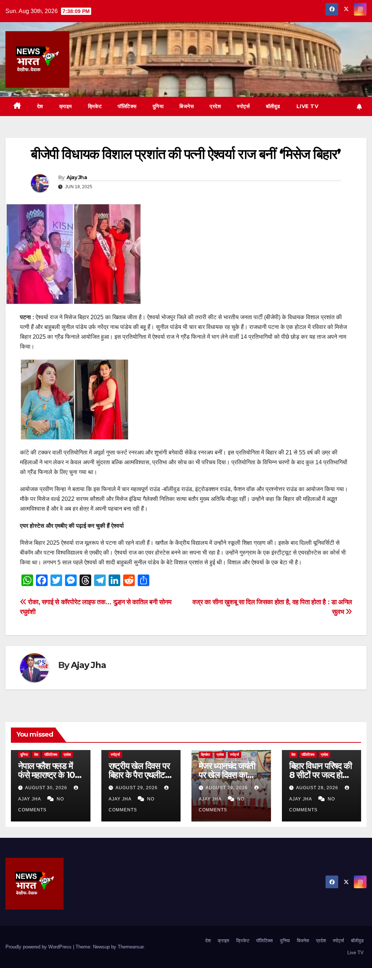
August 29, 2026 (137, 787)
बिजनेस (186, 106)
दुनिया (158, 106)
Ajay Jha (76, 177)
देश (40, 106)
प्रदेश (215, 106)
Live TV (307, 106)
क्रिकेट (95, 106)
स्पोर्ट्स (243, 106)
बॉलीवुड (273, 106)
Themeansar (130, 947)
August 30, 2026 (47, 787)
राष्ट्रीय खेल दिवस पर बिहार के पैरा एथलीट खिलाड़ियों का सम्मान (139, 775)
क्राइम (65, 106)
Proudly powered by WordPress (39, 947)
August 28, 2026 (318, 787)
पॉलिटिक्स (127, 106)
